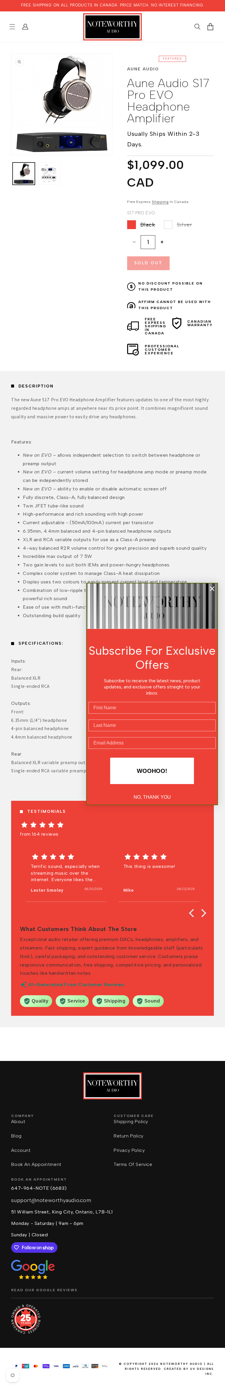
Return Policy (129, 1136)
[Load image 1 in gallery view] (24, 174)
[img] (112, 825)
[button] (12, 26)
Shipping (160, 202)
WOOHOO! (152, 771)
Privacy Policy (129, 1150)
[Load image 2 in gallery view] (49, 174)
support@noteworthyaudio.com (51, 1200)
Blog (16, 1136)
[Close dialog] (212, 588)
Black (150, 225)
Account (20, 1150)
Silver (187, 225)
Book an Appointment (36, 1164)
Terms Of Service (133, 1164)
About (18, 1121)
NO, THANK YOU (152, 797)
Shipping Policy (131, 1121)
